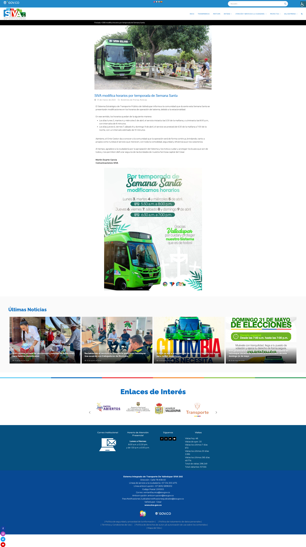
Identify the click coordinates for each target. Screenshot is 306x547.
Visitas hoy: (190, 438)
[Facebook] (162, 439)
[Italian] (159, 2)
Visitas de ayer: (192, 442)
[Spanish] (161, 2)
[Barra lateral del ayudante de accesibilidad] (303, 4)
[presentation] (89, 412)
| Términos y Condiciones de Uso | (116, 525)
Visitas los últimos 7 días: (196, 445)
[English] (154, 2)
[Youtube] (174, 439)
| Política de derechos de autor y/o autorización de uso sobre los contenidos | (171, 525)
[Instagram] (166, 439)
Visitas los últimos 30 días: (197, 451)
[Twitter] (170, 439)
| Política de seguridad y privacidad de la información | (130, 522)
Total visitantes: (192, 467)
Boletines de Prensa (130, 100)
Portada (97, 22)
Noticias (143, 100)
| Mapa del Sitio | (154, 528)
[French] (156, 2)
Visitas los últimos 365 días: (197, 457)
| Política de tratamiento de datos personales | (180, 522)
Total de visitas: (192, 464)
